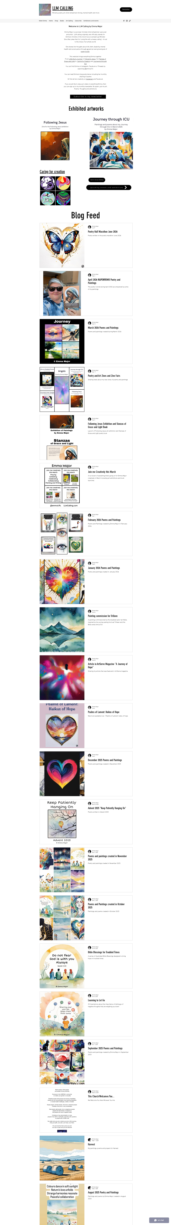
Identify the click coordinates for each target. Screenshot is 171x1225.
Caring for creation (52, 171)
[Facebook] (124, 21)
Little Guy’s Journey (75, 59)
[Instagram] (127, 21)
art (88, 49)
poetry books (85, 52)
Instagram (89, 79)
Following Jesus (90, 59)
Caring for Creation (83, 61)
